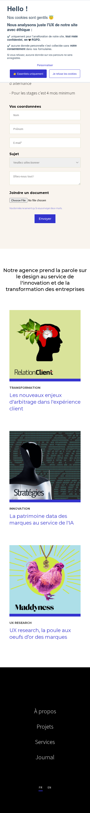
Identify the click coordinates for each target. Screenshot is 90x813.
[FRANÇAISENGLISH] (45, 787)
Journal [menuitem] (45, 757)
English (49, 787)
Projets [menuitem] (45, 726)
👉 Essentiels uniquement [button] (28, 73)
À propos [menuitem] (45, 711)
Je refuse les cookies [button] (65, 73)
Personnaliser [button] (45, 65)
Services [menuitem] (45, 742)
